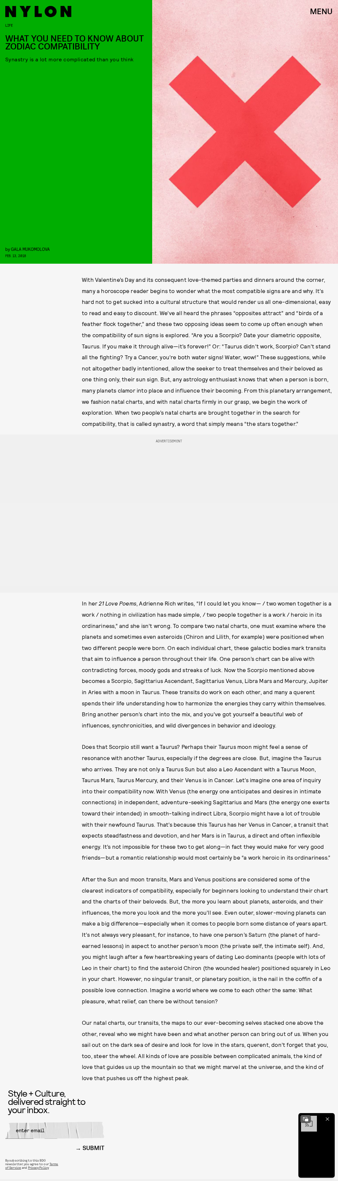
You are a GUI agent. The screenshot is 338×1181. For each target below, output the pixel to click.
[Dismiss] (327, 1119)
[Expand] (305, 1119)
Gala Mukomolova (30, 249)
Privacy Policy (38, 1167)
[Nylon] (38, 11)
